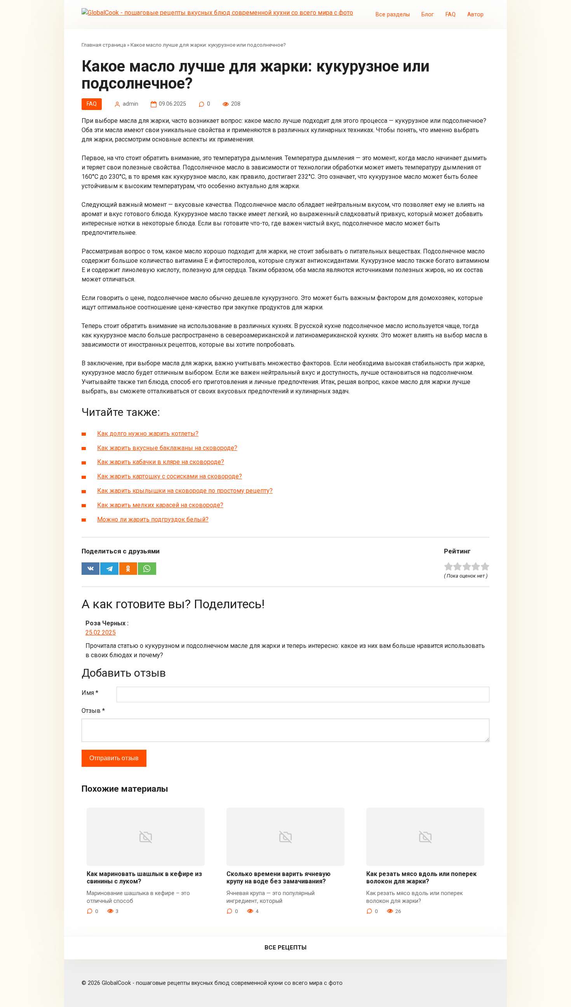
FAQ (451, 14)
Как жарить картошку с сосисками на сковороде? (169, 476)
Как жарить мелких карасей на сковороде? (160, 505)
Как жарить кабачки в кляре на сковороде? (160, 462)
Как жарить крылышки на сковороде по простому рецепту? (185, 490)
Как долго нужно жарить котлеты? (147, 433)
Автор (475, 14)
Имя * (90, 692)
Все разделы (393, 14)
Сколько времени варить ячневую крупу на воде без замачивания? (278, 877)
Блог (427, 14)
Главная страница (104, 45)
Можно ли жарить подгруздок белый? (153, 519)
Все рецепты (285, 947)
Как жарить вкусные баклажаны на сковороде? (167, 448)
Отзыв (93, 710)
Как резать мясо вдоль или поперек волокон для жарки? (421, 877)
